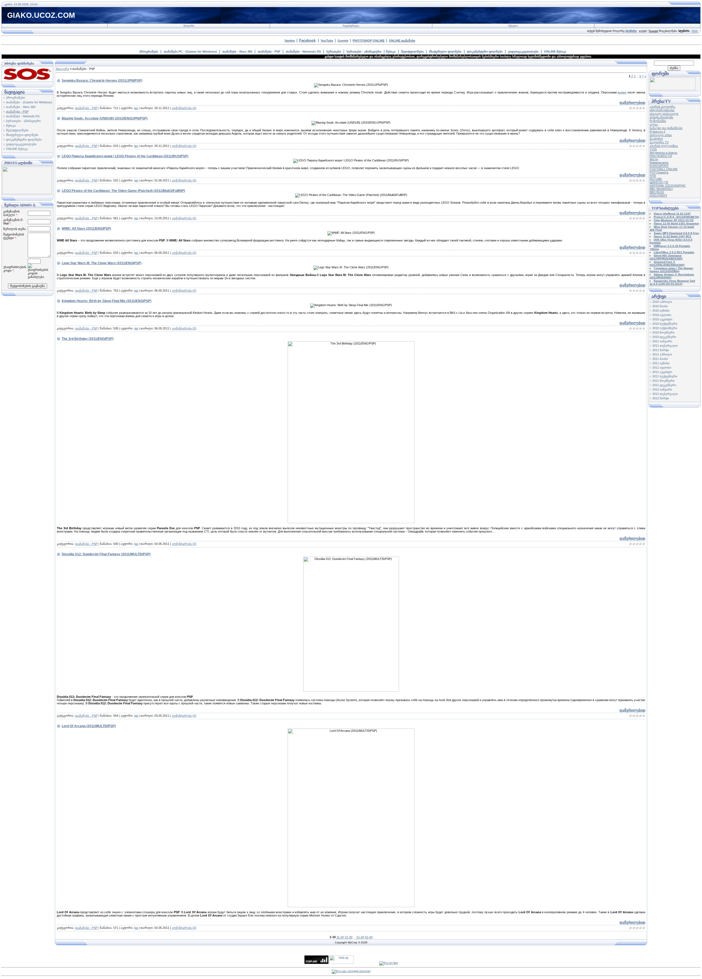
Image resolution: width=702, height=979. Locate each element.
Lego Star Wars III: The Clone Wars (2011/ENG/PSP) (101, 263)
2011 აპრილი (662, 354)
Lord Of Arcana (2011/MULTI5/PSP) (89, 726)
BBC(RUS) (657, 192)
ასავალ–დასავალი (664, 113)
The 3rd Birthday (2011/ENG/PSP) (88, 339)
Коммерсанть (659, 162)
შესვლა (513, 25)
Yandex (289, 40)
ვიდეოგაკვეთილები (523, 51)
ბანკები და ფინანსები (666, 128)
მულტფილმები (412, 51)
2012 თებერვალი (665, 393)
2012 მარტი (660, 398)
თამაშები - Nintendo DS (303, 51)
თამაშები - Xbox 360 (237, 51)
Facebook (307, 40)
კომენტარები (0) (184, 108)
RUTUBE (656, 179)
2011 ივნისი (661, 363)
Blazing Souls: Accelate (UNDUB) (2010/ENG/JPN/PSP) (105, 118)
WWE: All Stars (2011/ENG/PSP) (86, 228)
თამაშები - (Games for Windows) (29, 102)
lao (136, 108)
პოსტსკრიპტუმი (661, 117)
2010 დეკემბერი (664, 336)
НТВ (653, 175)
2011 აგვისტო (662, 372)
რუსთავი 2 (657, 131)
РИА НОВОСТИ (661, 156)
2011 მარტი (660, 350)
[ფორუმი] (673, 89)
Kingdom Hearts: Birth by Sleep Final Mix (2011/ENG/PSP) (106, 301)
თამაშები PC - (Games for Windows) (190, 51)
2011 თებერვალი (665, 345)
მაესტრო (656, 138)
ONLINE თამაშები (402, 40)
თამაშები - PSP (269, 51)
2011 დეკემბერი (664, 385)
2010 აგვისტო (662, 319)
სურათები (333, 51)
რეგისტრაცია (351, 25)
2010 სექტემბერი (664, 323)
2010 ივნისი (661, 310)
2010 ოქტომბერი (664, 328)
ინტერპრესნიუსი (662, 110)
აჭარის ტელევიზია (664, 145)
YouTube (327, 40)
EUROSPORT (659, 165)
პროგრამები (148, 51)
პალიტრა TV (659, 142)
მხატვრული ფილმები (445, 51)
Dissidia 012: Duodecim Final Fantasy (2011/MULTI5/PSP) (106, 554)
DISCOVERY (658, 195)
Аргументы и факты (663, 152)
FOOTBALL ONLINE (664, 169)
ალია (654, 124)
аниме (622, 92)
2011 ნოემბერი (663, 380)
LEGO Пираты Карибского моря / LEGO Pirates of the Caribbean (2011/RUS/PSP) (125, 156)
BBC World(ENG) (661, 188)
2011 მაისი (660, 358)
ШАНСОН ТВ (659, 182)
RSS (695, 30)
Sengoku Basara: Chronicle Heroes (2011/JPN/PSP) (102, 80)
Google (343, 40)
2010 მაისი (660, 306)
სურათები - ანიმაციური (364, 51)
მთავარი (188, 25)
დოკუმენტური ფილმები (485, 51)
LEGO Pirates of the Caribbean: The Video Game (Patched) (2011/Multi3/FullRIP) (123, 191)
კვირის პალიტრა (662, 106)
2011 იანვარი (662, 341)
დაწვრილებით (632, 103)
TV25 (653, 149)
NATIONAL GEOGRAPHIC (668, 185)
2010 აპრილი (662, 301)
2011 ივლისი (661, 367)
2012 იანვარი (662, 389)
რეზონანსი (658, 121)
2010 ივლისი (661, 315)
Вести (654, 159)
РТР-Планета (659, 172)
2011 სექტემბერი (664, 376)
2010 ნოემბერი (663, 332)
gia (136, 180)
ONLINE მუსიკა (555, 51)
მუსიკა (391, 51)
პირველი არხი (661, 135)
